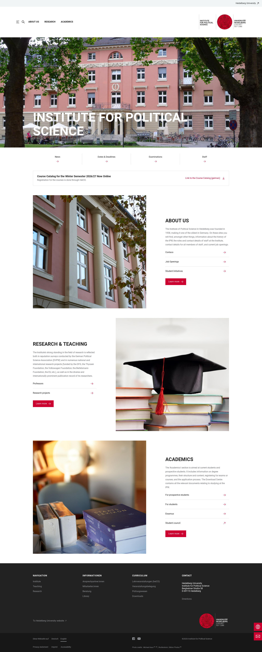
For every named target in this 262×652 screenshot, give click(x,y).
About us (33, 21)
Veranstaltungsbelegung (144, 586)
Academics (67, 21)
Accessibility (66, 647)
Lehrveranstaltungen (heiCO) (146, 581)
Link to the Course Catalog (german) (202, 178)
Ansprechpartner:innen (93, 581)
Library (86, 596)
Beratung (87, 591)
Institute (37, 581)
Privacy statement (40, 647)
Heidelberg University (246, 3)
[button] (56, 575)
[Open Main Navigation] (19, 22)
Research (49, 21)
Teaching (37, 586)
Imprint (54, 647)
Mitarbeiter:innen (91, 586)
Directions (187, 599)
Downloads (137, 596)
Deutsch (54, 639)
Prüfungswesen (139, 591)
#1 (154, 647)
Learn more (173, 281)
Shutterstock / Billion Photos (168, 647)
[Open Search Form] (24, 22)
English (63, 639)
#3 (180, 647)
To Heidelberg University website (48, 620)
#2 (156, 647)
